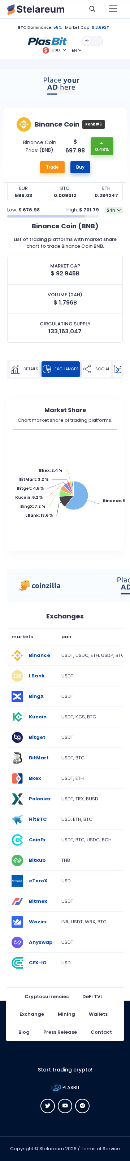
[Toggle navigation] (113, 9)
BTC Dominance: (35, 27)
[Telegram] (82, 1106)
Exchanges (66, 369)
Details (30, 369)
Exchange (32, 1014)
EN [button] (74, 50)
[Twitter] (47, 1106)
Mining (66, 1014)
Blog (24, 1032)
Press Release (60, 1032)
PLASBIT (70, 1087)
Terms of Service (100, 1148)
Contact (101, 1032)
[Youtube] (65, 1106)
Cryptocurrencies (47, 996)
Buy (80, 167)
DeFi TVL (92, 996)
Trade (52, 167)
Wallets (98, 1014)
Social (102, 369)
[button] (47, 41)
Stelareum (51, 1148)
